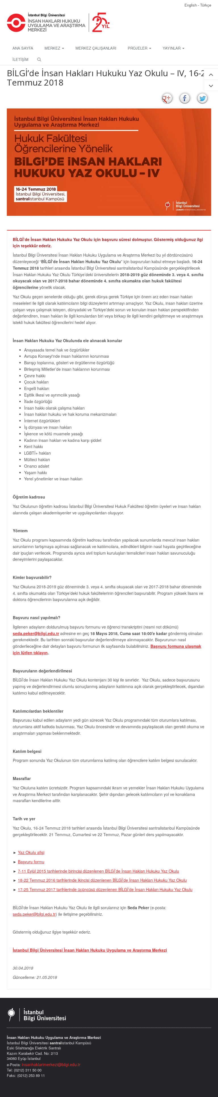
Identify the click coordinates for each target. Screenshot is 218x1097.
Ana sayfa (22, 48)
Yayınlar (172, 48)
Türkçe (205, 5)
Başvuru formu (31, 861)
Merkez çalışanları (96, 48)
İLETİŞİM (20, 59)
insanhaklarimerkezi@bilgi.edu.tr (51, 1064)
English (191, 5)
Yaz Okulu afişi (31, 852)
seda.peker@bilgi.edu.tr (36, 633)
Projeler (138, 48)
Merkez (53, 48)
